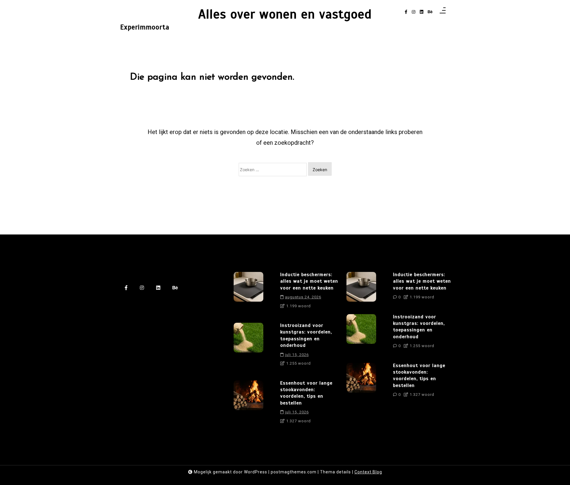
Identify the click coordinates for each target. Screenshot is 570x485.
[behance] (430, 12)
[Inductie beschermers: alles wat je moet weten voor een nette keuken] (248, 292)
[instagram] (413, 12)
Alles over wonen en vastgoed (285, 14)
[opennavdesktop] (443, 12)
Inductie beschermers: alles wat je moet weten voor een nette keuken (309, 281)
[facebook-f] (406, 12)
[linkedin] (421, 12)
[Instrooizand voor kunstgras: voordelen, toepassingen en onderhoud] (248, 346)
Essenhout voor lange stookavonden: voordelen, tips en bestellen (306, 393)
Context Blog (368, 472)
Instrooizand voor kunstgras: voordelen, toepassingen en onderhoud (306, 335)
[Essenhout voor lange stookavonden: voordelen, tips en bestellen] (248, 404)
